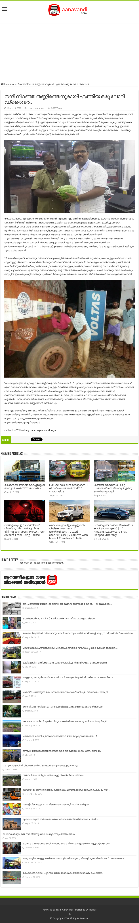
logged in (38, 562)
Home (6, 84)
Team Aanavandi (64, 909)
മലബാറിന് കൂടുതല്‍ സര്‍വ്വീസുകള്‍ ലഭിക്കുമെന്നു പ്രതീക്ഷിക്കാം (39, 834)
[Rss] (69, 914)
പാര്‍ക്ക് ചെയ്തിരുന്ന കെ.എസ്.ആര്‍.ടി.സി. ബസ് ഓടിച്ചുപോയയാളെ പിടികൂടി (65, 692)
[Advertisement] (69, 53)
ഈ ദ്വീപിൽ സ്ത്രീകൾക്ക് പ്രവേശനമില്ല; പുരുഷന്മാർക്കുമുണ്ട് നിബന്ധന (62, 706)
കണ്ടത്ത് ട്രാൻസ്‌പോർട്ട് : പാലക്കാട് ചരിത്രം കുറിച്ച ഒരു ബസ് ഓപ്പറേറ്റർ (113, 488)
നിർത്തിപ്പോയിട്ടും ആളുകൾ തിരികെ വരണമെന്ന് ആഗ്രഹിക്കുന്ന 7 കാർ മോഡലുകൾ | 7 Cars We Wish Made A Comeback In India (68, 532)
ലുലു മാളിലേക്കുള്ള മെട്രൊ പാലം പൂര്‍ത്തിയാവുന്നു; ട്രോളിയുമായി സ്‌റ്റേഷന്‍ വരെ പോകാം (73, 858)
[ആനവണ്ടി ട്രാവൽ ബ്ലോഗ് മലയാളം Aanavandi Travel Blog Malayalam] (69, 9)
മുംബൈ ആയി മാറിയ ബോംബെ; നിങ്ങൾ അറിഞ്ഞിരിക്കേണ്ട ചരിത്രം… (61, 819)
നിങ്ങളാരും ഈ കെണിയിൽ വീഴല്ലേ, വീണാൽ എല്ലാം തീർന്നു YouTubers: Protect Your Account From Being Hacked (24, 530)
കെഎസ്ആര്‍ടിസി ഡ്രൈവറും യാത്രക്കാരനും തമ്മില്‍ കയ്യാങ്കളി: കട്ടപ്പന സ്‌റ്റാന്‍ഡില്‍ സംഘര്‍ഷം (77, 633)
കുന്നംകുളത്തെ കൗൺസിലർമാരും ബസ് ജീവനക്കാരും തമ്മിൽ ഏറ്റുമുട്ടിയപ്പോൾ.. (66, 843)
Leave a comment (36, 108)
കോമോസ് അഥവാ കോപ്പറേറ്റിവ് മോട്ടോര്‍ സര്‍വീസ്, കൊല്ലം (24, 486)
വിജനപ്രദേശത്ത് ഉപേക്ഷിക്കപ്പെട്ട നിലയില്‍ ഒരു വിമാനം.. (53, 775)
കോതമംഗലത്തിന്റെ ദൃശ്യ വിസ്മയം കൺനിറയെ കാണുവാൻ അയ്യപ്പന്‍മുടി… (65, 721)
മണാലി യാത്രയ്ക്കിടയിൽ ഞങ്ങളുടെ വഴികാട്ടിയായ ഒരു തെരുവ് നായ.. (61, 751)
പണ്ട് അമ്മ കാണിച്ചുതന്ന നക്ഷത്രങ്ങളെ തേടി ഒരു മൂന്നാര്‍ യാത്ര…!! (59, 736)
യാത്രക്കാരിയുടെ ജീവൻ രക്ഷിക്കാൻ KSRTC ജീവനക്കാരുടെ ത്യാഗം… (60, 618)
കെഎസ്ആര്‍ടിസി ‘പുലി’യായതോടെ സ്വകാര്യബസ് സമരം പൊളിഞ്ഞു (62, 873)
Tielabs (92, 909)
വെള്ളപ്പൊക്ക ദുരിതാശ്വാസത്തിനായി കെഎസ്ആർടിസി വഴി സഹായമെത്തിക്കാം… (68, 677)
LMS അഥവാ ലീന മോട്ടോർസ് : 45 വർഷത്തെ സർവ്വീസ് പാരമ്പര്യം (68, 488)
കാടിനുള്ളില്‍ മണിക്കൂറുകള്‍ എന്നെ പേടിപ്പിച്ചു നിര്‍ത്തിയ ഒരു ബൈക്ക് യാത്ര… (65, 662)
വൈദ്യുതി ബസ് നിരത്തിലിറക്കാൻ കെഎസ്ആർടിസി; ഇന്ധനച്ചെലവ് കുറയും (65, 789)
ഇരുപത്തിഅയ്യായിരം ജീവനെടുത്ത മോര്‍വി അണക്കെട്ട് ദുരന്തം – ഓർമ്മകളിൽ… (67, 603)
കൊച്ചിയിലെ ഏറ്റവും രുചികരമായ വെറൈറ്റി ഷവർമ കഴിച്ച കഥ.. (56, 804)
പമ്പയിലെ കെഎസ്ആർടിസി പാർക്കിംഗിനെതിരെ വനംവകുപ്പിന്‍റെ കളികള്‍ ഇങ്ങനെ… (70, 647)
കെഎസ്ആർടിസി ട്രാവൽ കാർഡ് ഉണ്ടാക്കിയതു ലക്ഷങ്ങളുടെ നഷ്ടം (40, 765)
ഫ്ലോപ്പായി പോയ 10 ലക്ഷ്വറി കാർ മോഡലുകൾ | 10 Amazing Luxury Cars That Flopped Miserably (113, 530)
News (14, 84)
